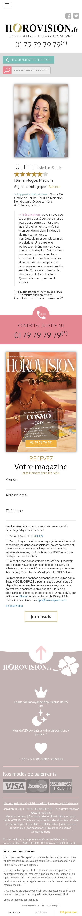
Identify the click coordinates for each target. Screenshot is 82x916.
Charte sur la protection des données (45, 820)
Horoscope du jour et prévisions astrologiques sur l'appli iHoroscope (41, 803)
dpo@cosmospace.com (52, 600)
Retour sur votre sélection (30, 59)
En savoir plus (14, 606)
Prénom (12, 479)
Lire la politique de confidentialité (21, 900)
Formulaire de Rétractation (42, 824)
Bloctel (23, 596)
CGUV (39, 536)
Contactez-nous (40, 831)
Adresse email (17, 495)
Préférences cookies (59, 828)
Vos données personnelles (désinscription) (43, 826)
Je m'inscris (41, 616)
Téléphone (14, 510)
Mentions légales (16, 816)
